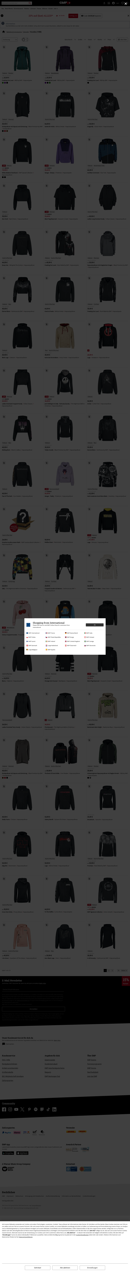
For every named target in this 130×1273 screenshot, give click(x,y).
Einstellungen (92, 1268)
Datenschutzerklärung (25, 1237)
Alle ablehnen (65, 1268)
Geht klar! (37, 1268)
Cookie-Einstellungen (82, 1235)
